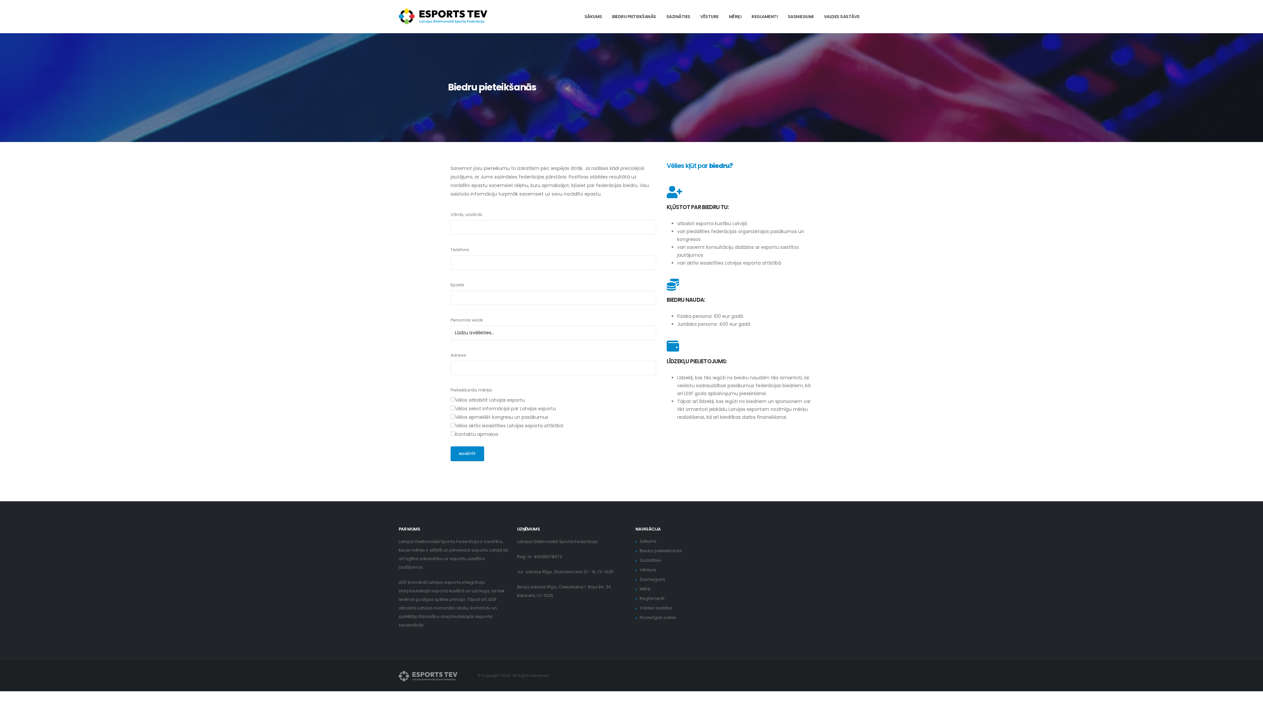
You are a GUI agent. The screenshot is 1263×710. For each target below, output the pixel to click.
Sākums (593, 16)
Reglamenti (765, 16)
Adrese (458, 355)
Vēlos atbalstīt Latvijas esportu (490, 400)
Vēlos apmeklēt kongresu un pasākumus (501, 417)
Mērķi (735, 16)
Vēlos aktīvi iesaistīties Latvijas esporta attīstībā (509, 425)
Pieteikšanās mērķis (471, 390)
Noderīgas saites (658, 617)
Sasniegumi (801, 16)
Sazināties (678, 16)
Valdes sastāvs (842, 16)
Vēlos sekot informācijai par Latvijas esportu (505, 408)
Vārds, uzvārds (466, 214)
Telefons (460, 249)
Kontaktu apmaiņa (476, 434)
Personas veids (467, 320)
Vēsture (709, 16)
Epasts (457, 285)
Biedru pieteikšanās (634, 16)
